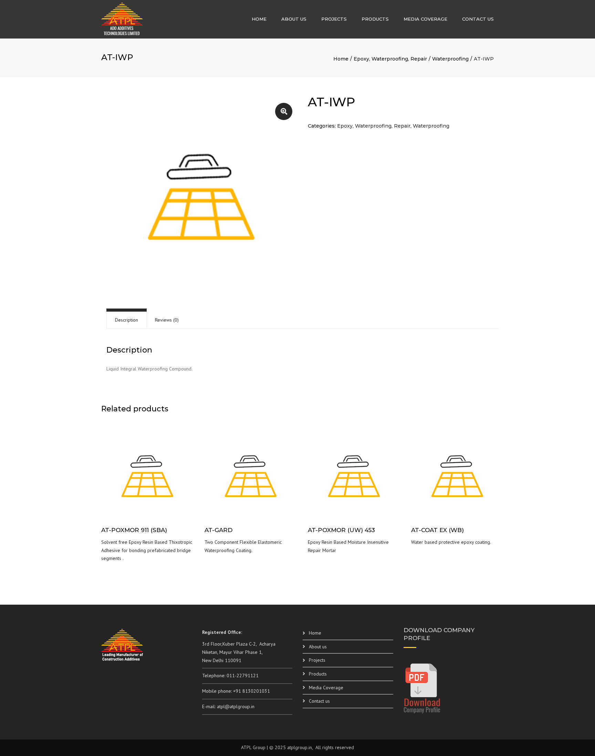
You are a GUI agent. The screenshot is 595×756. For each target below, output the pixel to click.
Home (259, 19)
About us (293, 19)
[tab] (126, 320)
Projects (334, 19)
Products (375, 19)
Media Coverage (425, 19)
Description (126, 320)
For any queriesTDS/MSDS (148, 478)
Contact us (478, 19)
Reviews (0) (167, 320)
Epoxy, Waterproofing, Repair (390, 59)
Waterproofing (450, 59)
